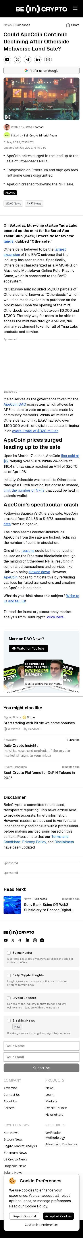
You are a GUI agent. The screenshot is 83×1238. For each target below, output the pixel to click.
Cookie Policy (36, 1206)
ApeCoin (10, 577)
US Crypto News (15, 1159)
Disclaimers (64, 842)
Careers (9, 1108)
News (8, 25)
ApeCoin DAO (15, 404)
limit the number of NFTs (24, 490)
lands (9, 241)
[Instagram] (48, 59)
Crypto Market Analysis (20, 1146)
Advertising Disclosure (61, 1144)
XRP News (11, 1133)
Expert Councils (56, 1108)
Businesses (22, 25)
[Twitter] (17, 59)
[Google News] (42, 940)
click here (55, 617)
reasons (27, 550)
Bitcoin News (13, 1139)
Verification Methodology (55, 1135)
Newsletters (54, 1114)
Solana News (13, 1172)
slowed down (39, 572)
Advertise (10, 1088)
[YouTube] (7, 59)
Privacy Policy (34, 842)
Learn (49, 1094)
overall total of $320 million (35, 431)
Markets (51, 1101)
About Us (10, 1101)
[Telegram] (27, 59)
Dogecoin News (15, 1166)
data (7, 524)
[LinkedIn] (38, 59)
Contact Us (12, 1094)
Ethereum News (15, 1152)
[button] (41, 957)
